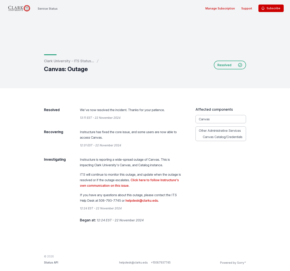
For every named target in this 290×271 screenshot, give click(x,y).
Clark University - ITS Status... (69, 61)
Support (246, 8)
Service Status (48, 8)
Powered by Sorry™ (233, 262)
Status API (51, 262)
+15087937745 (161, 262)
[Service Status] (19, 8)
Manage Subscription (220, 8)
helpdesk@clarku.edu (141, 200)
